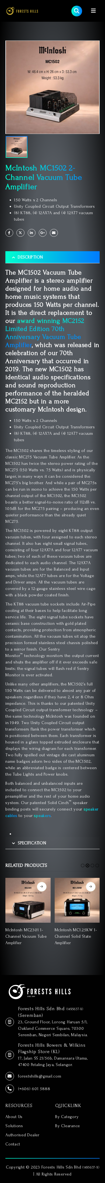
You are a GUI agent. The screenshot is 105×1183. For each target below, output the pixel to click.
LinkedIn (32, 233)
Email (54, 233)
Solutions (14, 1125)
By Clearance (67, 1125)
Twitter (20, 233)
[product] (28, 900)
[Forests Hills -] (22, 11)
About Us (14, 1116)
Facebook (9, 233)
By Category (67, 1116)
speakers (42, 815)
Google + (43, 233)
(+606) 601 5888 (34, 1088)
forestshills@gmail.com (39, 1076)
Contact (12, 1144)
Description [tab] (30, 257)
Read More (42, 887)
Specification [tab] (32, 843)
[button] (82, 865)
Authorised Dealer (22, 1135)
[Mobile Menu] (94, 11)
